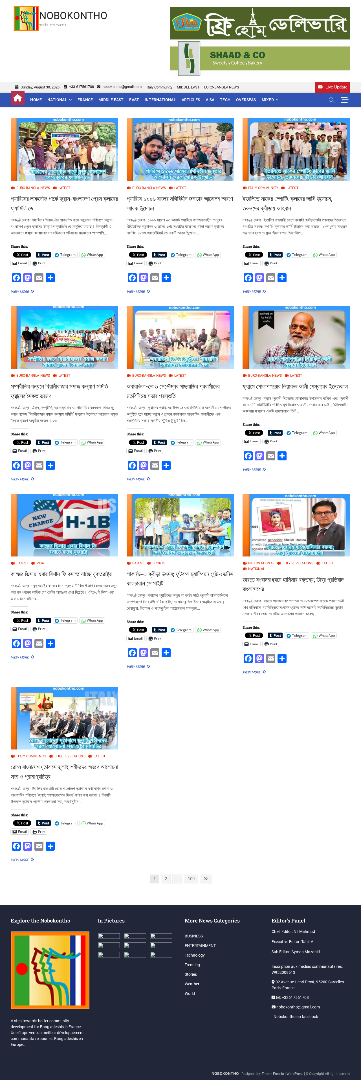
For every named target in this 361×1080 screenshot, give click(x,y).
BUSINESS (194, 936)
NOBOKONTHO (73, 16)
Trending (192, 965)
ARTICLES (191, 99)
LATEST (64, 188)
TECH (225, 99)
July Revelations (298, 563)
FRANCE (85, 99)
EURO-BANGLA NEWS (221, 87)
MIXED (268, 99)
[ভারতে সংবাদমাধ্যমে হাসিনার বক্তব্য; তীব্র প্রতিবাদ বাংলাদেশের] (296, 525)
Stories (191, 974)
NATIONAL (57, 99)
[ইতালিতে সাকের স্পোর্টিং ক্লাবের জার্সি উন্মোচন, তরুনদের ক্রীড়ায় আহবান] (296, 149)
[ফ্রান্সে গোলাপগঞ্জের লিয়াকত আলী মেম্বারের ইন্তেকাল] (296, 337)
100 (192, 878)
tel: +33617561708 (292, 997)
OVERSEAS (246, 99)
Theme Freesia (273, 1074)
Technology (195, 955)
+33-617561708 (81, 87)
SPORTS (159, 563)
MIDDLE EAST (188, 87)
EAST (134, 99)
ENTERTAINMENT (200, 945)
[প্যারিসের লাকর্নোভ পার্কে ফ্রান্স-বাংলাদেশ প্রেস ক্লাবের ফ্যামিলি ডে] (64, 149)
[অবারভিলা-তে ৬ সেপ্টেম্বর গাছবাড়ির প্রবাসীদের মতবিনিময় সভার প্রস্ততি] (180, 337)
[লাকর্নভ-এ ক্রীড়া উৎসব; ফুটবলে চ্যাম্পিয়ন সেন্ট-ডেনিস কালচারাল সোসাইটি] (180, 525)
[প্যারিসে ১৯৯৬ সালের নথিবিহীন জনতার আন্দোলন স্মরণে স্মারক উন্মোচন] (180, 149)
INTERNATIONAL (160, 99)
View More (22, 291)
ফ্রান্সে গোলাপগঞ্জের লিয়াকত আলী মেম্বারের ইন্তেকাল (295, 386)
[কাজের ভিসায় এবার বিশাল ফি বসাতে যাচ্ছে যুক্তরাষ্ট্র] (64, 525)
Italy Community (159, 87)
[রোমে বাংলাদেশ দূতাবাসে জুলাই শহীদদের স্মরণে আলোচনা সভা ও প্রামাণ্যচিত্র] (64, 718)
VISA (210, 99)
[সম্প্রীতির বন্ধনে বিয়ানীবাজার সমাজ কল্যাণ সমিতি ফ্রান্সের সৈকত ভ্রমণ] (64, 337)
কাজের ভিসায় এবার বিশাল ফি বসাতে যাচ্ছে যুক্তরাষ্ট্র (61, 574)
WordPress (295, 1074)
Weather (192, 984)
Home (36, 99)
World (190, 993)
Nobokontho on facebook (295, 1016)
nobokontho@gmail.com (122, 87)
